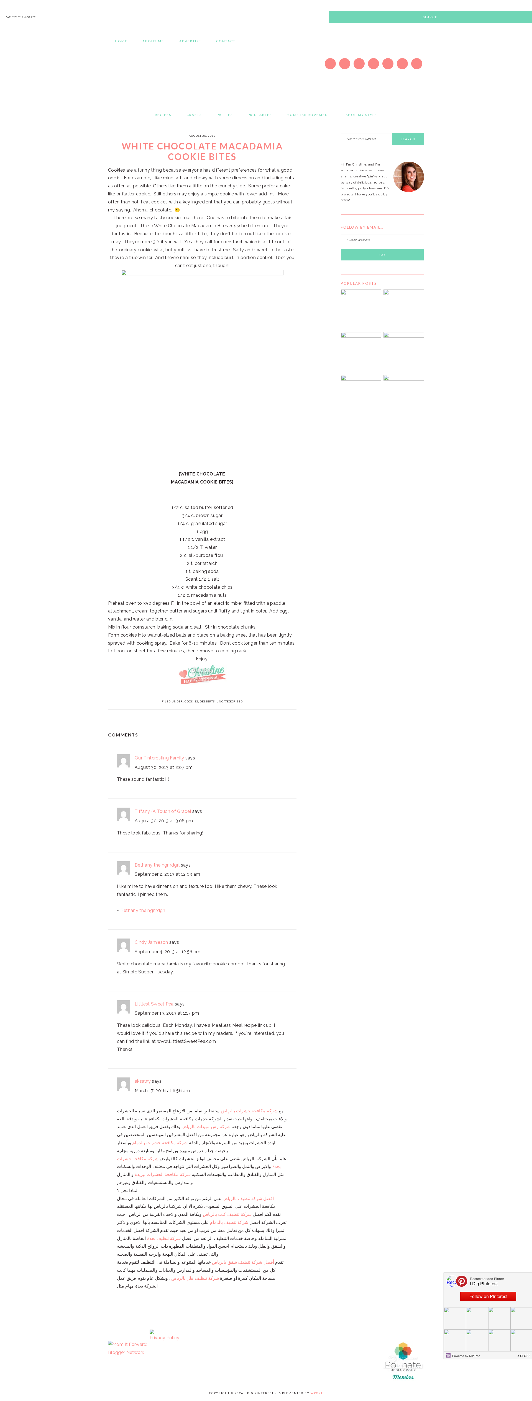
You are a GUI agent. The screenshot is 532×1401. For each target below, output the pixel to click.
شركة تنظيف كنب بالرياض (227, 1214)
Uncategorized (229, 701)
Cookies (191, 701)
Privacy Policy (164, 1337)
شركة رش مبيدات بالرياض (206, 1126)
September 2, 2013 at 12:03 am (167, 874)
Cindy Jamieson (151, 942)
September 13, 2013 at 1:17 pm (167, 1013)
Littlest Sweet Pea (154, 1004)
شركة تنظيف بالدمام (229, 1222)
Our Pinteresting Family (159, 758)
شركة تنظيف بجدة (164, 1238)
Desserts (207, 701)
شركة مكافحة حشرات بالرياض (249, 1110)
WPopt (317, 1393)
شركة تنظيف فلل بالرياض (195, 1278)
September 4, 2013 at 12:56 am (167, 951)
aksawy (143, 1081)
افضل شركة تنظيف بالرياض (248, 1198)
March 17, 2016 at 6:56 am (162, 1090)
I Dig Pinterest (160, 76)
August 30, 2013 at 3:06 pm (164, 820)
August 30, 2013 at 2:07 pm (164, 767)
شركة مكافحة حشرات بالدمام (160, 1142)
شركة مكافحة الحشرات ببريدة (163, 1174)
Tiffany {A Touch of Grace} (163, 811)
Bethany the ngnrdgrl (157, 865)
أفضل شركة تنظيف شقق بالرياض (243, 1262)
